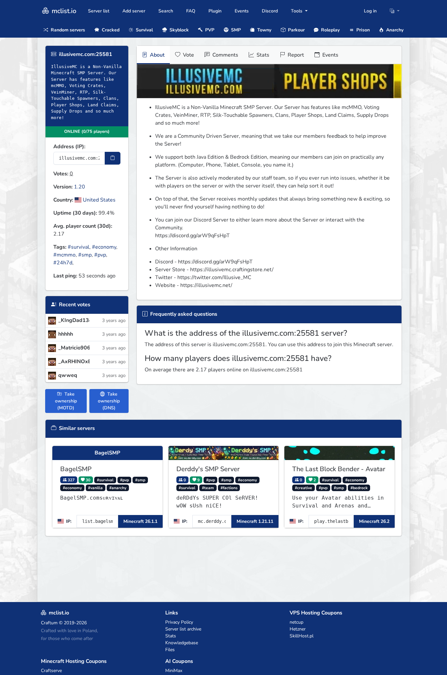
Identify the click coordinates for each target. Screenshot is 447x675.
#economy (104, 247)
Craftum (49, 623)
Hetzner (298, 629)
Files (170, 650)
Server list (98, 11)
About (157, 55)
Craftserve (51, 670)
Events (242, 11)
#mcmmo (64, 254)
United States (98, 200)
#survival (78, 247)
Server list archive (183, 629)
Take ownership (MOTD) (66, 401)
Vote (188, 55)
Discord (270, 11)
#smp (85, 254)
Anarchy (394, 30)
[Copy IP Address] (112, 158)
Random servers (67, 30)
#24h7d (62, 262)
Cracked (109, 30)
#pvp (100, 254)
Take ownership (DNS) (109, 401)
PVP (209, 30)
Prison (362, 30)
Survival (143, 30)
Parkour (296, 30)
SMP (235, 30)
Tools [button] (297, 11)
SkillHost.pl (301, 636)
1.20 (79, 186)
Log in (370, 11)
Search (165, 11)
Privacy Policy (179, 622)
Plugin (215, 11)
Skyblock (178, 30)
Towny (263, 30)
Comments (224, 55)
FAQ (190, 11)
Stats (262, 55)
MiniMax (173, 670)
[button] (394, 11)
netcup (296, 622)
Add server (133, 11)
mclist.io (63, 11)
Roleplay (330, 30)
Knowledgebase (181, 643)
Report (295, 55)
